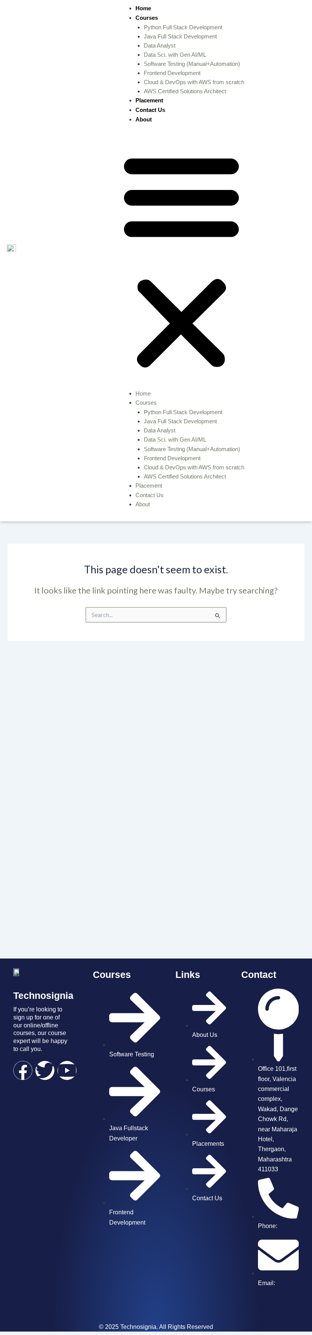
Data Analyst (159, 46)
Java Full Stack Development (180, 36)
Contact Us (150, 110)
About (143, 119)
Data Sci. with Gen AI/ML (175, 55)
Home (143, 8)
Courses (146, 17)
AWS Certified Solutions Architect (185, 91)
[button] (181, 260)
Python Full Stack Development (183, 27)
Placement (149, 100)
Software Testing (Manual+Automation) (192, 64)
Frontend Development (172, 73)
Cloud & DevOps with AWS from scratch (194, 82)
